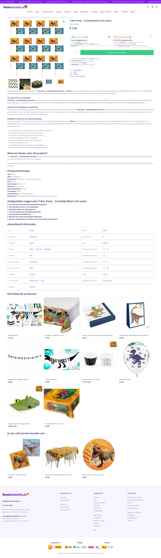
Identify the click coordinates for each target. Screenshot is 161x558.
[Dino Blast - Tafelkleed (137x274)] (61, 315)
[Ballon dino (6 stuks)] (136, 359)
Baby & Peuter (98, 515)
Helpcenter (63, 497)
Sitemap (129, 503)
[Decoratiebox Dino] (24, 315)
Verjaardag (17, 17)
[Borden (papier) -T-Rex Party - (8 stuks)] (99, 454)
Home (9, 17)
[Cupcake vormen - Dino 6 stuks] (99, 359)
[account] (152, 7)
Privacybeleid (131, 515)
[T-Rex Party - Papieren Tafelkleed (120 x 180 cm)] (61, 454)
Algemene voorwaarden (134, 512)
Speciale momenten (99, 520)
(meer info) (23, 516)
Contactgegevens (65, 500)
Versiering (96, 505)
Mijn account (63, 504)
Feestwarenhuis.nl (43, 114)
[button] (63, 21)
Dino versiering (45, 17)
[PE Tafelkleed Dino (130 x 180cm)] (61, 403)
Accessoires (97, 508)
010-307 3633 (7, 505)
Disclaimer (130, 520)
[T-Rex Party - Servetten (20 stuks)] (24, 454)
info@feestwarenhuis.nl (11, 501)
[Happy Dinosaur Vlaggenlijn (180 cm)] (24, 359)
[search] (148, 7)
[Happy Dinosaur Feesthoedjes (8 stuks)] (24, 403)
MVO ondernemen (132, 508)
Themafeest (97, 526)
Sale (95, 530)
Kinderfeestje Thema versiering (30, 17)
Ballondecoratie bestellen (134, 497)
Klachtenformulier (65, 510)
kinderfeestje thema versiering (121, 124)
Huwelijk (96, 523)
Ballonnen (96, 497)
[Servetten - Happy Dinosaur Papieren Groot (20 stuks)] (99, 315)
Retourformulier (64, 507)
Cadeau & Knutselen (99, 503)
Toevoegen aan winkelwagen (117, 52)
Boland (76, 74)
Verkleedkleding (98, 511)
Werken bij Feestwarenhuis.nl (135, 500)
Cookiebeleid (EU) (132, 518)
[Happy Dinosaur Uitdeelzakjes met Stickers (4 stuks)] (136, 315)
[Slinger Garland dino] (61, 359)
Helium (96, 500)
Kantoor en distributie (133, 505)
